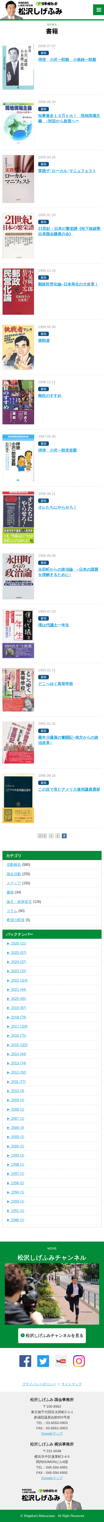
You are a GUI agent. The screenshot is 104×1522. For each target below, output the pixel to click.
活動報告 (14, 864)
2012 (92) (16, 1072)
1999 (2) (15, 1155)
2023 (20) (16, 971)
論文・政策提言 (19, 902)
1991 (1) (15, 1211)
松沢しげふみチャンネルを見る (54, 1335)
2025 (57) (16, 953)
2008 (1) (15, 1109)
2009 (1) (15, 1100)
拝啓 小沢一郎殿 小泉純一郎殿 (67, 60)
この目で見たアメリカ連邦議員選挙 (69, 789)
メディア (14, 883)
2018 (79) (16, 1017)
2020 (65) (16, 999)
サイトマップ (71, 1384)
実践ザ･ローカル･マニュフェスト (67, 171)
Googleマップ (52, 1433)
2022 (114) (17, 980)
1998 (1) (15, 1164)
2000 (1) (15, 1146)
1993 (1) (15, 1201)
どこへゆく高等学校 (55, 684)
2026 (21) (16, 943)
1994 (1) (15, 1192)
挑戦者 (44, 340)
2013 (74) (16, 1063)
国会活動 (14, 874)
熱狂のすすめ (49, 396)
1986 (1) (15, 1220)
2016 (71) (16, 1035)
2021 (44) (16, 989)
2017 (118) (17, 1026)
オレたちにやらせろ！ (57, 507)
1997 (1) (15, 1174)
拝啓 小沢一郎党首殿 (57, 450)
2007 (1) (15, 1118)
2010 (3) (15, 1091)
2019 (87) (16, 1008)
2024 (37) (16, 962)
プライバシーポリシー (39, 1384)
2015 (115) (17, 1045)
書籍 (10, 892)
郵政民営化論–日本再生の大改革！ (68, 284)
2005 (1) (15, 1137)
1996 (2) (15, 1183)
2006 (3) (15, 1128)
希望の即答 (16, 920)
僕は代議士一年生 (53, 625)
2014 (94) (16, 1054)
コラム (12, 911)
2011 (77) (16, 1082)
